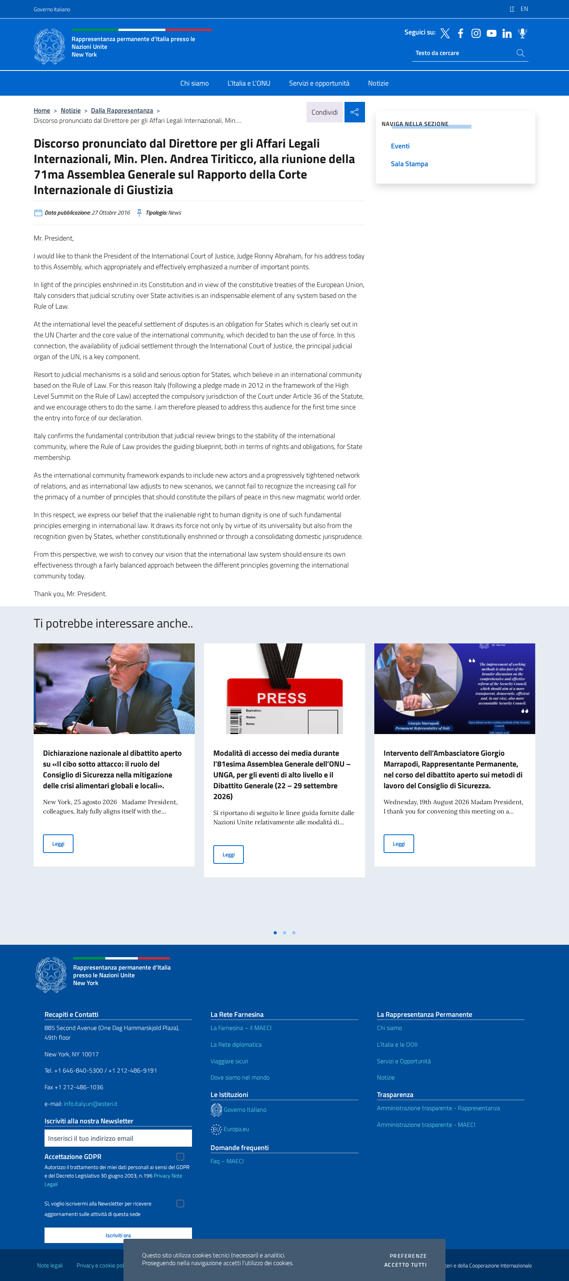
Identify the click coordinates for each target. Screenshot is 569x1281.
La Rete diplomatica (236, 1044)
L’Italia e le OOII (397, 1044)
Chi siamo (389, 1027)
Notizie (71, 110)
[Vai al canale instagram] (474, 32)
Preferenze (408, 1256)
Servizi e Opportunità (404, 1061)
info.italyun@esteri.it (91, 1103)
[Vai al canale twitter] (443, 32)
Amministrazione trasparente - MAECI (426, 1124)
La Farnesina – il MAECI (241, 1027)
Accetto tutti (405, 1264)
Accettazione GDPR (73, 1156)
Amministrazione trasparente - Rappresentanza (438, 1107)
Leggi (63, 843)
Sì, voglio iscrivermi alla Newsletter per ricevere (98, 1203)
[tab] (275, 932)
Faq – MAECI (227, 1161)
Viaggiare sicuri (229, 1061)
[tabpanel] (114, 784)
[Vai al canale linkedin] (505, 32)
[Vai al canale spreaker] (520, 32)
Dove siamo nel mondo (240, 1077)
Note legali (50, 1265)
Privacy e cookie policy (103, 1265)
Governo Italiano (52, 9)
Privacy (162, 1175)
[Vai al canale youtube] (489, 32)
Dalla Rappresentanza (122, 110)
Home (42, 110)
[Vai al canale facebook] (458, 32)
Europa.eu (235, 1128)
